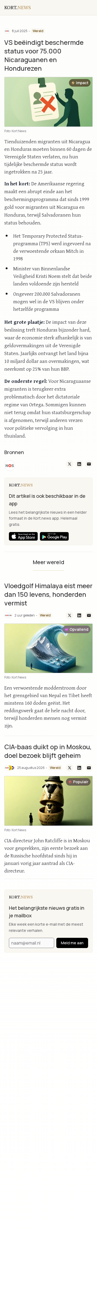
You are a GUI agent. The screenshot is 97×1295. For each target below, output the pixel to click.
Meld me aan (72, 942)
